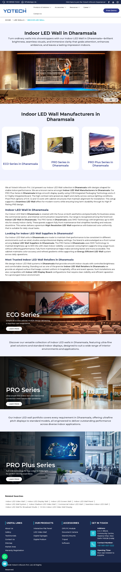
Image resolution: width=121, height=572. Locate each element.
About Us (9, 528)
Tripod (65, 539)
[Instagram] (118, 2)
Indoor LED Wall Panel (83, 501)
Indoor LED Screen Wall (61, 501)
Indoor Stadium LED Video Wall (42, 504)
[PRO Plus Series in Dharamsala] (100, 143)
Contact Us (37, 14)
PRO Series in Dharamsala (60, 164)
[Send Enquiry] (5, 564)
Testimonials (10, 536)
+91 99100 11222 (12, 2)
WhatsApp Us (30, 2)
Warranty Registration (14, 550)
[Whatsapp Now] (5, 557)
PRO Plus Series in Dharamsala (100, 164)
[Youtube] (113, 2)
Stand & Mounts (69, 536)
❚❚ (111, 100)
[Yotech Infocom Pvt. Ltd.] (14, 10)
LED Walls (19, 20)
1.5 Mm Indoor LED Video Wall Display (56, 507)
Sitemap (8, 543)
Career (85, 7)
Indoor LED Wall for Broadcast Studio (21, 507)
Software (66, 543)
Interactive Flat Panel (43, 528)
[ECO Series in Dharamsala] (20, 143)
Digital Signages (40, 536)
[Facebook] (109, 2)
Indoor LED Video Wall (15, 501)
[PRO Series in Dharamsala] (60, 143)
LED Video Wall (40, 532)
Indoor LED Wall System (16, 504)
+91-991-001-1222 (105, 545)
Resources (74, 7)
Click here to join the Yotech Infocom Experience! (85, 2)
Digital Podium (40, 539)
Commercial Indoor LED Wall (70, 504)
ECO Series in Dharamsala (20, 163)
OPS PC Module (69, 528)
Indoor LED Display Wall (37, 501)
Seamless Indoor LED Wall (96, 504)
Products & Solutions (41, 7)
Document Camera (70, 532)
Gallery (8, 532)
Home (8, 20)
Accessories (59, 7)
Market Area (10, 547)
